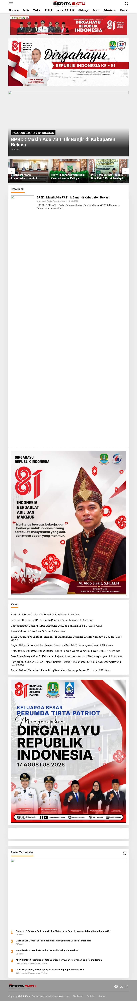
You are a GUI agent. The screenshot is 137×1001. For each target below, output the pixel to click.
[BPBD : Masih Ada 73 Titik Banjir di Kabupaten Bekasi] (63, 208)
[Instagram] (126, 986)
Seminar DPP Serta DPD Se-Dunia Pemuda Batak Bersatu (44, 620)
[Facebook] (116, 986)
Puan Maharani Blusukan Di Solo (30, 631)
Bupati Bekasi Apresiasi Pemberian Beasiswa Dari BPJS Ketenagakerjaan (54, 645)
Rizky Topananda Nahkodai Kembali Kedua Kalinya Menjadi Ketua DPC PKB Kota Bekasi (27, 176)
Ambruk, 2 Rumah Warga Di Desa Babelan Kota (38, 614)
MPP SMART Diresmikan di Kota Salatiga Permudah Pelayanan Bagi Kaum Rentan (59, 960)
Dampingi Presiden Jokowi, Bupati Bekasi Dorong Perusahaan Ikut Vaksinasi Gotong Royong (66, 661)
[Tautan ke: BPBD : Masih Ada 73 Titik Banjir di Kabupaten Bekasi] (68, 123)
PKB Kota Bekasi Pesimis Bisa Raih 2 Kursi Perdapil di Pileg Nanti (68, 176)
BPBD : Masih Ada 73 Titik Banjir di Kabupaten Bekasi (63, 142)
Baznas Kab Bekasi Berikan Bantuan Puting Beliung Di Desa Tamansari (53, 940)
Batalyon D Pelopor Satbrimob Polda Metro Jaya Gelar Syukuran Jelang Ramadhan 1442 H (63, 931)
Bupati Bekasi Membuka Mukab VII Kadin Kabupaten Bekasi (47, 950)
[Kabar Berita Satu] (69, 3)
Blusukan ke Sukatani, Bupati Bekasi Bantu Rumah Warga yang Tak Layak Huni (58, 650)
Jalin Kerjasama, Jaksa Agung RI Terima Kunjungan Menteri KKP (50, 969)
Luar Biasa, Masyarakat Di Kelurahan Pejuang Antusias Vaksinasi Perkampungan (59, 656)
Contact (102, 996)
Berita (31, 132)
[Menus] (11, 4)
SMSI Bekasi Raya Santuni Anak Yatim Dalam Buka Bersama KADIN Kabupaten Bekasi (62, 636)
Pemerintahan (45, 132)
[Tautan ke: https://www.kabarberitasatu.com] (125, 853)
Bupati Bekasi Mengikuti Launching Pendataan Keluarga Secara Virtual (53, 670)
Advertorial (19, 132)
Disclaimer (78, 996)
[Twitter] (121, 986)
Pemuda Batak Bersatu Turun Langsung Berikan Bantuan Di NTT (49, 625)
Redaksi (91, 996)
